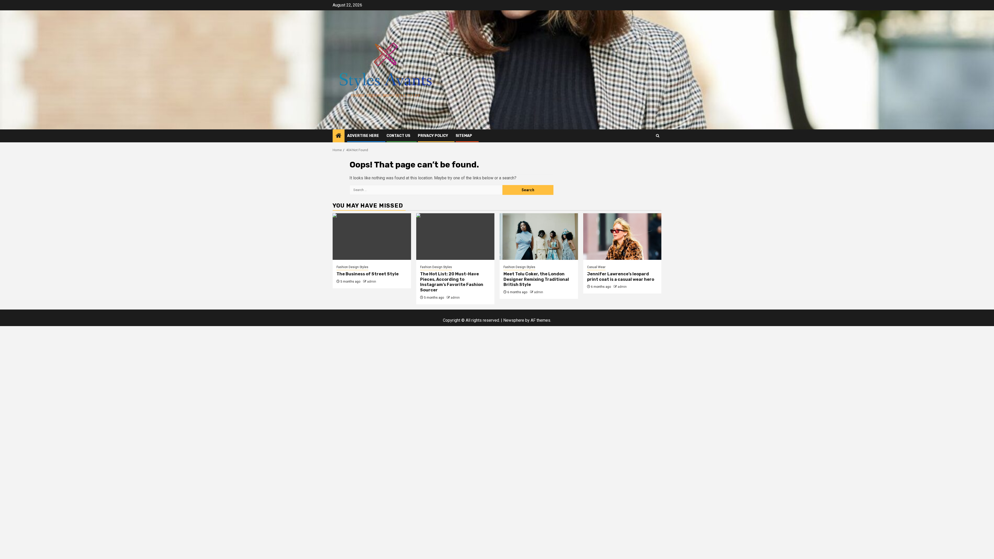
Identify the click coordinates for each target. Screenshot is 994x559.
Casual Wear (596, 267)
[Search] (657, 136)
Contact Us (398, 136)
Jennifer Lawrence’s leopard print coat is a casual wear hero (620, 276)
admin (371, 281)
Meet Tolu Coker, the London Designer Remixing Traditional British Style (536, 279)
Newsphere (513, 320)
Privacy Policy (433, 136)
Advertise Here (363, 136)
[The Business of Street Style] (372, 236)
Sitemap (464, 136)
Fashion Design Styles (352, 267)
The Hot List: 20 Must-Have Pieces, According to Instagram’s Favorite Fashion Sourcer (451, 281)
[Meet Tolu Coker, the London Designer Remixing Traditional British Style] (539, 236)
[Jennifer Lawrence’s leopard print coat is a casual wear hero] (622, 236)
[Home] (338, 136)
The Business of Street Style (368, 273)
